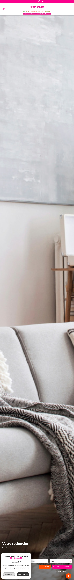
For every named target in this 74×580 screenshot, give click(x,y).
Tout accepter (23, 574)
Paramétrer (9, 574)
